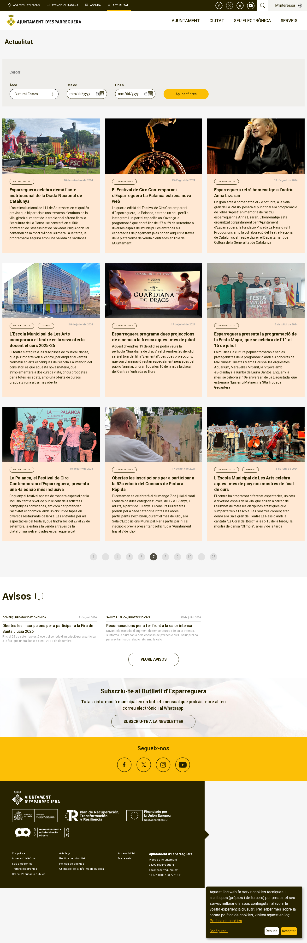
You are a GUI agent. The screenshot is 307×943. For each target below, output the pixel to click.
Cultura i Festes (21, 181)
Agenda (95, 5)
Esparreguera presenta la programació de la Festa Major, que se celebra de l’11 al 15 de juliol (255, 339)
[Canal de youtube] (251, 5)
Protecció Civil (139, 617)
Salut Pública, (117, 617)
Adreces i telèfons (23, 858)
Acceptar (289, 931)
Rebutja (271, 931)
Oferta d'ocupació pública (28, 874)
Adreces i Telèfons (26, 5)
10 (189, 557)
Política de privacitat (72, 858)
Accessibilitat (126, 853)
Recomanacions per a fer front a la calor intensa (149, 625)
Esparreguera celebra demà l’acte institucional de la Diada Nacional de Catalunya (46, 195)
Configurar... (219, 931)
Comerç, (8, 617)
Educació (45, 326)
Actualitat (120, 5)
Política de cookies (71, 863)
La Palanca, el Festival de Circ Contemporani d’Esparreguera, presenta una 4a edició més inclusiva (49, 483)
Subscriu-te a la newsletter (153, 721)
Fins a (119, 85)
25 (213, 557)
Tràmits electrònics (24, 868)
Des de (72, 85)
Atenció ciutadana (65, 5)
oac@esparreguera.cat (163, 870)
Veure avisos (154, 659)
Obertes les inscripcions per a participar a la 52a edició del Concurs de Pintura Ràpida (153, 483)
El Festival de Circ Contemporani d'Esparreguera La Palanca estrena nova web (151, 195)
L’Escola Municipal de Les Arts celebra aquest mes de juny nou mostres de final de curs (254, 483)
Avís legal (65, 853)
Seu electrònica (22, 863)
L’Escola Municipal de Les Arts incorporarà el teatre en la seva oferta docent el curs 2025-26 (47, 339)
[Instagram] (240, 5)
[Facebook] (219, 5)
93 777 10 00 (156, 875)
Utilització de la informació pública (81, 868)
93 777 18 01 (174, 875)
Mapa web (124, 858)
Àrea (13, 85)
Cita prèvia (18, 853)
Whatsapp (173, 708)
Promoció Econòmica (30, 617)
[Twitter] (229, 5)
